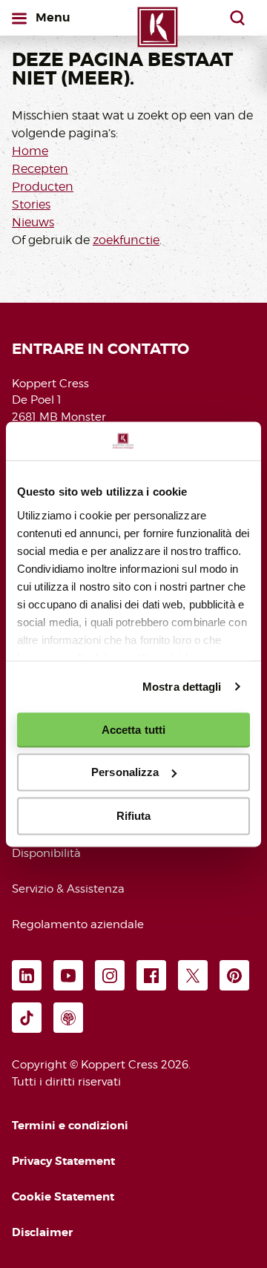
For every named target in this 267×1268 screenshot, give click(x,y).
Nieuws (33, 222)
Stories (31, 204)
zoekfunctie (126, 240)
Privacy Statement (63, 1161)
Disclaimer (42, 1232)
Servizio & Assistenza (68, 889)
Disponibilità (46, 853)
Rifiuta (133, 815)
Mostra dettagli (182, 686)
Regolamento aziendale (78, 924)
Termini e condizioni (70, 1125)
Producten (42, 187)
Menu (55, 17)
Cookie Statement (63, 1196)
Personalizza (125, 772)
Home (30, 151)
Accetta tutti (133, 729)
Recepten (40, 169)
